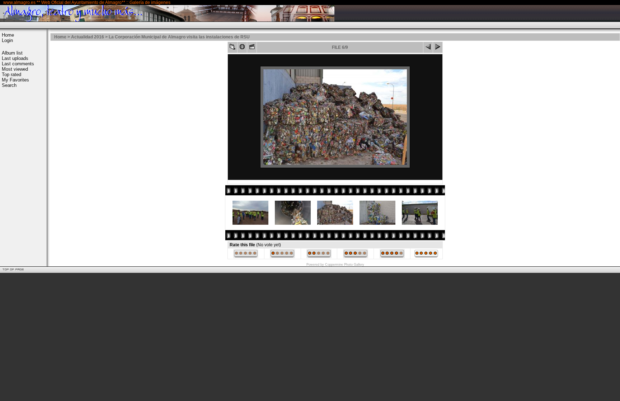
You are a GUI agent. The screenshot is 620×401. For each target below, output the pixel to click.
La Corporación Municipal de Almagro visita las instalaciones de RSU (179, 36)
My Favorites (15, 80)
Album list (12, 53)
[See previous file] (428, 48)
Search (9, 85)
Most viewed (15, 69)
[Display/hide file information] (242, 48)
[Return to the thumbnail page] (232, 48)
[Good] (355, 256)
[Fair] (319, 256)
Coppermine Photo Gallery (344, 264)
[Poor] (282, 256)
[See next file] (437, 48)
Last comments (18, 63)
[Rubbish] (245, 256)
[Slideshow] (252, 48)
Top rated (11, 74)
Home (8, 35)
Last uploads (15, 58)
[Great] (426, 256)
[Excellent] (392, 256)
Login (7, 40)
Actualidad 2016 (87, 36)
